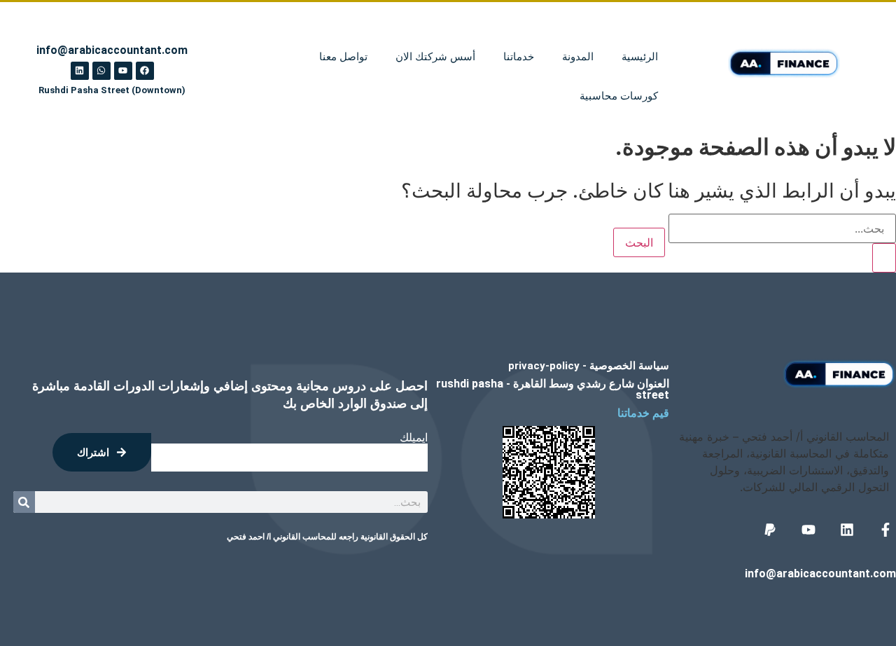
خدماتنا (518, 56)
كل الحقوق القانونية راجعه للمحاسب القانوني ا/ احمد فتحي (327, 537)
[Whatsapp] (101, 71)
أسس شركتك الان (435, 56)
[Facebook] (145, 71)
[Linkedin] (80, 71)
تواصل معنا (343, 56)
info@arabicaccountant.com (820, 573)
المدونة (578, 56)
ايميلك (414, 438)
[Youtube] (123, 71)
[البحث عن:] (782, 243)
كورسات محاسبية (619, 96)
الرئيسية (640, 56)
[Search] (24, 502)
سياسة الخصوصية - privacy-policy (588, 365)
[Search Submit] (884, 258)
